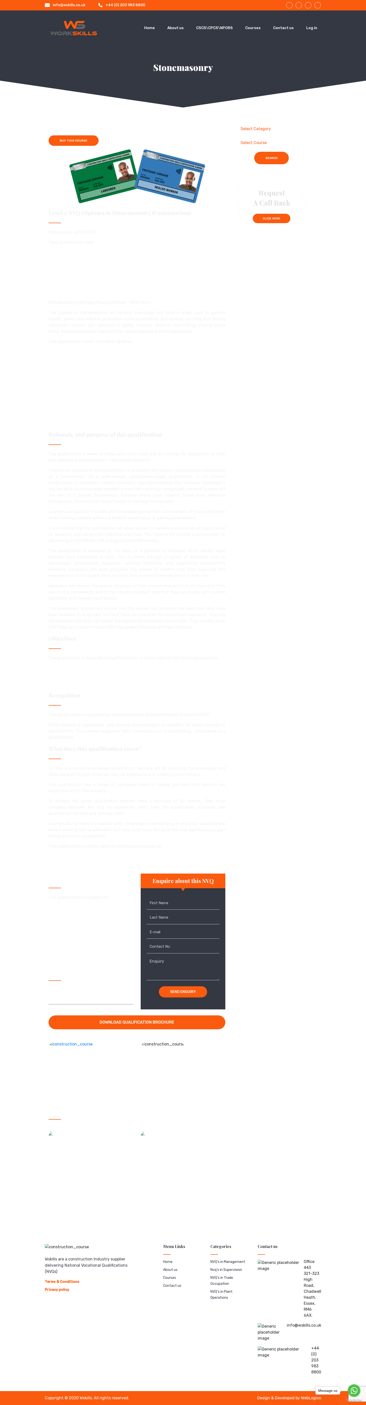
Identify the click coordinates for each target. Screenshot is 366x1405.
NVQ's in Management (227, 1262)
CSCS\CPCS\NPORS (214, 28)
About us (175, 28)
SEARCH (271, 158)
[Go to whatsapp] (354, 1390)
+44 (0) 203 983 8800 (125, 5)
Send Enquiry (183, 992)
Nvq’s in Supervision (226, 1270)
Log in (311, 28)
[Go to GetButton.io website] (354, 1400)
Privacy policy (57, 1290)
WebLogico (311, 1398)
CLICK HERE (271, 218)
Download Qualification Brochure (137, 1022)
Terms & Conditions (62, 1282)
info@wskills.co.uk (69, 5)
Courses (253, 28)
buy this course (73, 140)
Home (149, 28)
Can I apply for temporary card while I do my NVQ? (86, 994)
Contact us (283, 28)
